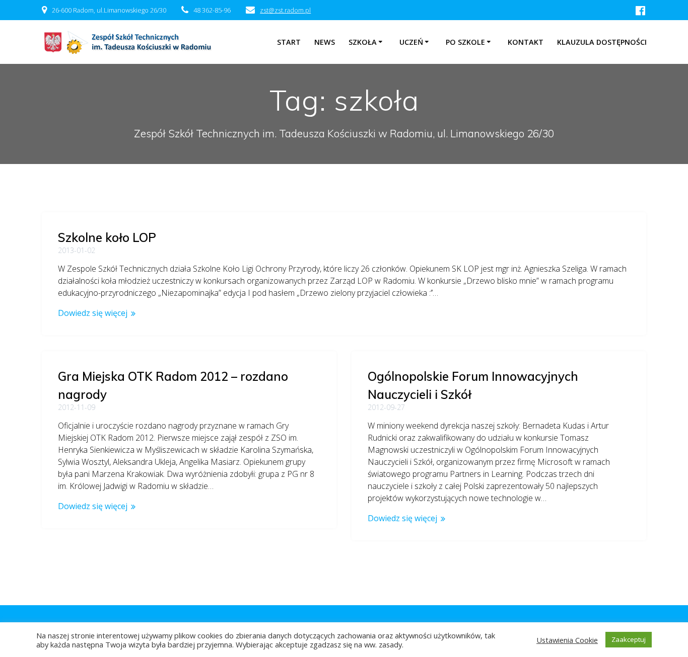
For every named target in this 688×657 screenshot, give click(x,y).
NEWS (324, 42)
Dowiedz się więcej (92, 312)
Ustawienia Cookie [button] (567, 639)
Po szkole (465, 42)
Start (289, 42)
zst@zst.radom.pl (285, 10)
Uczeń (411, 42)
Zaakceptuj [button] (628, 639)
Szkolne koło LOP (107, 237)
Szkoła (363, 42)
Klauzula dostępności (602, 42)
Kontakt (525, 42)
